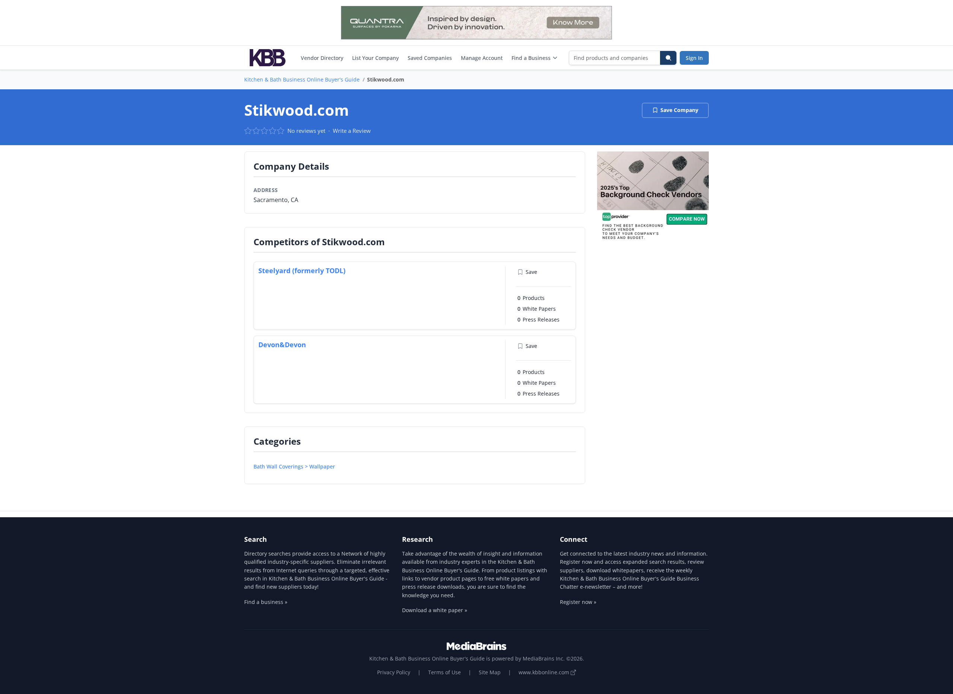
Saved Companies (430, 57)
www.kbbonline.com (545, 672)
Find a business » (265, 601)
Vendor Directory (322, 57)
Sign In (694, 57)
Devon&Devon (282, 344)
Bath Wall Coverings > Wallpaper (294, 466)
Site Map (490, 672)
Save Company (679, 109)
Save (531, 271)
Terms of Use (444, 672)
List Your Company (375, 57)
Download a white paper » (434, 610)
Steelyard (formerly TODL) (301, 270)
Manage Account (482, 57)
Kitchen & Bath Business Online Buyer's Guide (302, 79)
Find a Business (531, 57)
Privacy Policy (393, 672)
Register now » (578, 601)
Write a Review (352, 130)
